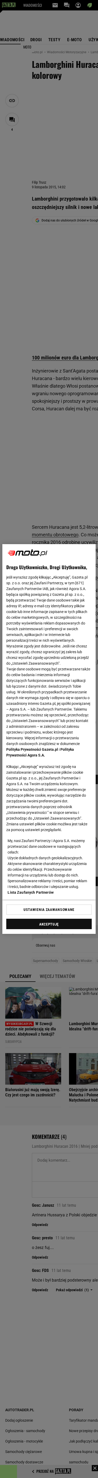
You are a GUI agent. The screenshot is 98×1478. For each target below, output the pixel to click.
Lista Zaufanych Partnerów (31, 892)
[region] (48, 739)
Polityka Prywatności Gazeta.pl (32, 749)
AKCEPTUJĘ (49, 924)
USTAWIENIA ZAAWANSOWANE (49, 910)
